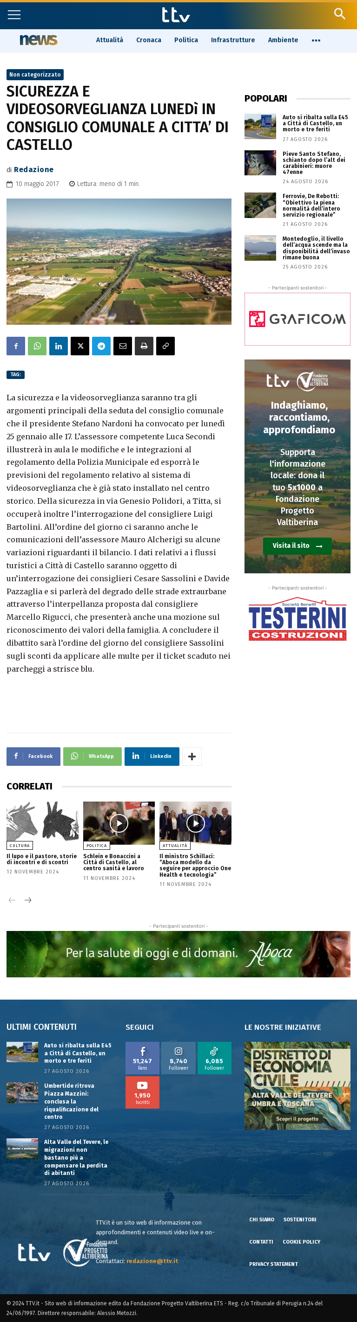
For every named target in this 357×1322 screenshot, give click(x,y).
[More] (192, 756)
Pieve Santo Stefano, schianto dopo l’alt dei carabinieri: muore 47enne (314, 163)
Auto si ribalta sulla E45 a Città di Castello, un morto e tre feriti (315, 123)
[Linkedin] (58, 346)
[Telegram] (101, 346)
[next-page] (27, 901)
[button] (339, 13)
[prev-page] (12, 901)
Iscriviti (143, 1079)
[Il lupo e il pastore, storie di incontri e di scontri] (43, 823)
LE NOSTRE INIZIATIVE (283, 1027)
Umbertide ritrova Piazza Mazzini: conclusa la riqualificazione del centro (71, 1101)
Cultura (20, 845)
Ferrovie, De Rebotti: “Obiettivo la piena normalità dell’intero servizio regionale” (311, 205)
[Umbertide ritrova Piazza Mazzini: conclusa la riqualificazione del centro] (22, 1092)
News (37, 40)
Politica (96, 845)
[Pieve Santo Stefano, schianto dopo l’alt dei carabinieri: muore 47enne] (260, 163)
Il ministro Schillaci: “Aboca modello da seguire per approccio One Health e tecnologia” (195, 865)
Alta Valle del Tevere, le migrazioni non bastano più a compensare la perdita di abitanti (76, 1157)
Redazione (34, 169)
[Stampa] (144, 346)
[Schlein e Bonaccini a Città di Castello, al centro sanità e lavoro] (119, 823)
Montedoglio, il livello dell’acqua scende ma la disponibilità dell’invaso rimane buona (316, 248)
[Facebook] (16, 346)
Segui (179, 1045)
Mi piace (143, 1045)
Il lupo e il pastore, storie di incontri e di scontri (42, 859)
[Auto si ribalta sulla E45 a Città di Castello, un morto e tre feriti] (260, 126)
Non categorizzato (35, 74)
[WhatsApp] (37, 346)
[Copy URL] (165, 346)
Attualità (175, 845)
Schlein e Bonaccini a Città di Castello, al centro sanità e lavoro (113, 862)
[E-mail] (122, 346)
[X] (80, 346)
